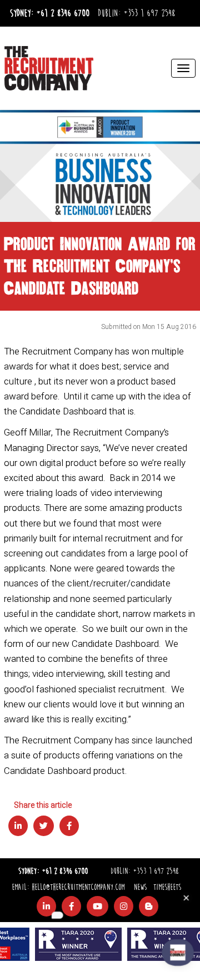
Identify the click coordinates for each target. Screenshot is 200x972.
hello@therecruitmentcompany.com (78, 887)
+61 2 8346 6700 (62, 13)
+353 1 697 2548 (149, 13)
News (140, 887)
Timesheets (167, 887)
